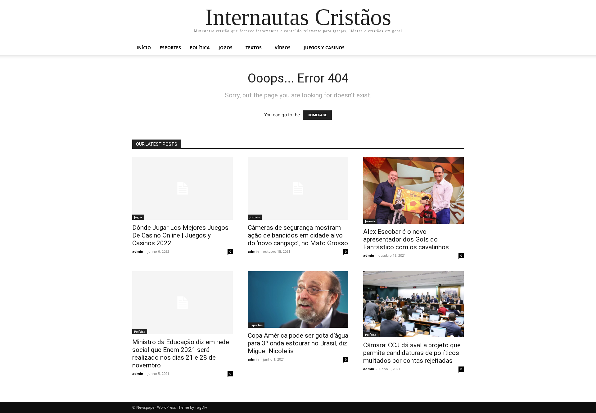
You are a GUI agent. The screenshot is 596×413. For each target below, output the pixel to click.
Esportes (170, 48)
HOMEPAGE (317, 115)
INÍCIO (144, 48)
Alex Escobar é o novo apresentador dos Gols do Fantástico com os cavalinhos (406, 239)
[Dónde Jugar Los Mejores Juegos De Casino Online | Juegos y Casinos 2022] (182, 188)
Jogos (226, 48)
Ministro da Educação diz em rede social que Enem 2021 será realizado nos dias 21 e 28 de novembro (180, 353)
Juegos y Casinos (324, 48)
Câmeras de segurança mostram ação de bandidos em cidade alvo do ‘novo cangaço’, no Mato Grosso (298, 235)
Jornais (255, 217)
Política (200, 48)
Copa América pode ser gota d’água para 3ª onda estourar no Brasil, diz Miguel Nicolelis (298, 343)
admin (137, 251)
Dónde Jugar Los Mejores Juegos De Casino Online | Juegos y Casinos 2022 (180, 235)
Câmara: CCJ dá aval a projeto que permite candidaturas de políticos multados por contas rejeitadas (412, 352)
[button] (456, 48)
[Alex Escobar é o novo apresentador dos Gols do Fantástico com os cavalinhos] (413, 190)
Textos (254, 48)
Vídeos (283, 48)
